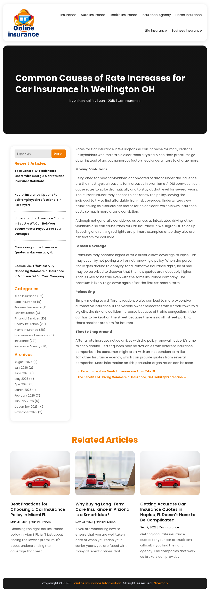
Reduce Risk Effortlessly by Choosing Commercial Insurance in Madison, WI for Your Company (39, 271)
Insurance (68, 15)
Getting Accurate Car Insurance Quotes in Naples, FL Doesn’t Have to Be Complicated (167, 512)
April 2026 (21, 384)
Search (59, 154)
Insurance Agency (156, 15)
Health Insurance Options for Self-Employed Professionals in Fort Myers (38, 200)
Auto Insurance (93, 15)
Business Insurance (186, 30)
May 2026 (21, 379)
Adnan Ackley (85, 100)
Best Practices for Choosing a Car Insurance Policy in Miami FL (37, 509)
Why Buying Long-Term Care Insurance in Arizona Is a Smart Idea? (102, 509)
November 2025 (26, 412)
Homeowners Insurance (31, 335)
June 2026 (22, 373)
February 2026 (25, 395)
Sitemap (161, 583)
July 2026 (21, 368)
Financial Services (27, 318)
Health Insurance (123, 15)
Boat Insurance (25, 302)
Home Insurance (188, 15)
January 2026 (24, 401)
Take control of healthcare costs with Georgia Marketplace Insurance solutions (39, 176)
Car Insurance (129, 100)
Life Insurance (156, 30)
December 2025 (26, 407)
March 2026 (23, 390)
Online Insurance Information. (98, 583)
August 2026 (23, 362)
